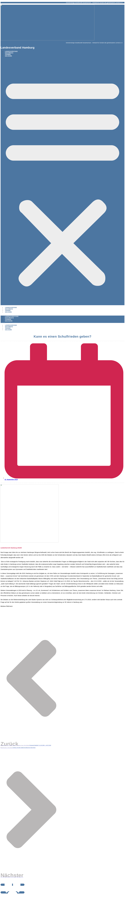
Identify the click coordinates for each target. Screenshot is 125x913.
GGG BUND (8, 56)
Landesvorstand (11, 307)
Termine (7, 310)
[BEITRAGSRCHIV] (12, 885)
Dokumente (9, 309)
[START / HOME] (12, 892)
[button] (62, 181)
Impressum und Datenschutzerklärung (112, 900)
